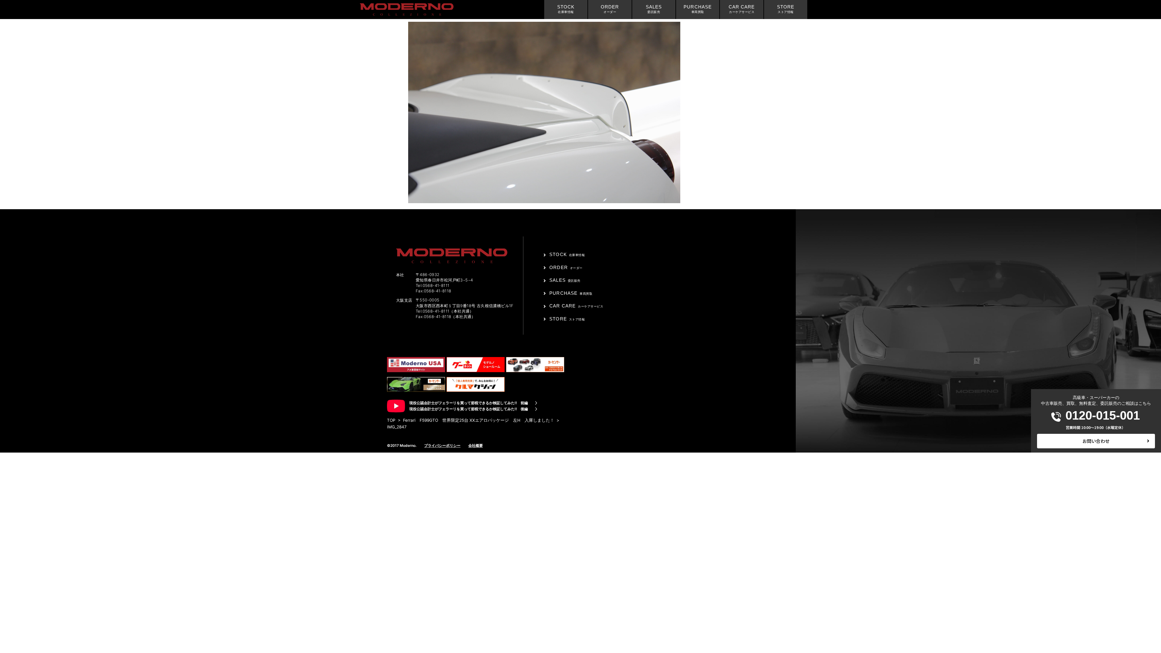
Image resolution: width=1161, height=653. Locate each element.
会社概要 (475, 445)
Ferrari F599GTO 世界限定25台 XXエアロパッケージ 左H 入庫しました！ (478, 420)
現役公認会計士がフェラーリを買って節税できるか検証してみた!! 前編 (468, 403)
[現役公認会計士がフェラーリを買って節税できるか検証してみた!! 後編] (536, 409)
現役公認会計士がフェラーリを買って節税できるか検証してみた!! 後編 (468, 409)
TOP (391, 420)
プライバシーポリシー (442, 445)
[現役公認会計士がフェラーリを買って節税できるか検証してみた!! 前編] (536, 403)
